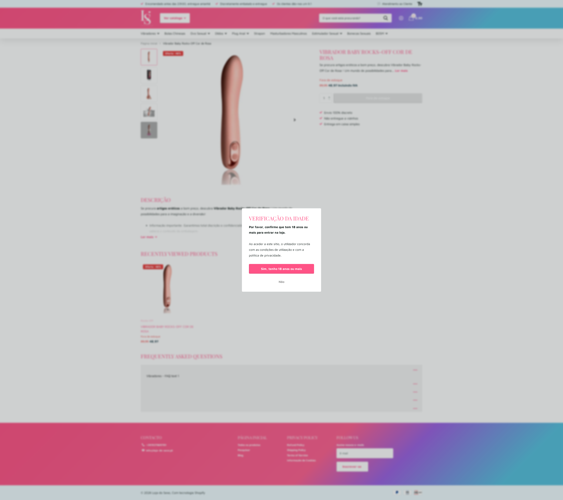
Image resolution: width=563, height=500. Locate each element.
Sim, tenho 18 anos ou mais (281, 269)
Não (281, 282)
